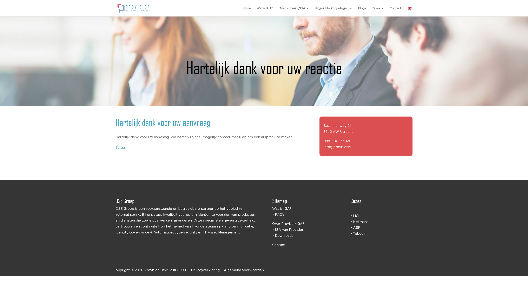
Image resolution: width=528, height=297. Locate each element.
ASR (357, 227)
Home (246, 8)
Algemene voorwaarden (244, 270)
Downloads (284, 235)
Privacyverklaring (205, 270)
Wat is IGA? (265, 8)
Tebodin (359, 233)
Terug (120, 147)
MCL (356, 216)
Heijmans (360, 222)
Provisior (151, 270)
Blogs (362, 8)
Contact (395, 8)
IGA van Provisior (289, 229)
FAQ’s (280, 214)
